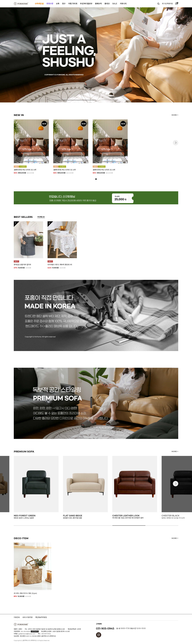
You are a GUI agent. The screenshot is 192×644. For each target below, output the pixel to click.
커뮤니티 (123, 4)
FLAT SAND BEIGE (23, 515)
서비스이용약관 (27, 617)
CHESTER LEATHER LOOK (76, 515)
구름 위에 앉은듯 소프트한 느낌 (172, 518)
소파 (57, 4)
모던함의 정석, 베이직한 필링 (23, 518)
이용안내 (17, 617)
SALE (114, 4)
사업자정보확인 (34, 631)
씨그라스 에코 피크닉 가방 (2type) (25, 593)
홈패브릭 (98, 4)
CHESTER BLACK (121, 515)
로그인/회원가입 (167, 4)
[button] (178, 55)
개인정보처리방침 (41, 617)
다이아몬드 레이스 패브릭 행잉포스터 (60, 265)
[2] (62, 240)
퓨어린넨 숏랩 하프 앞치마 (22, 265)
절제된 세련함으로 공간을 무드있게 (123, 518)
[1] (28, 240)
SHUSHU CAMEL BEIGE (174, 515)
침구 (63, 4)
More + (175, 115)
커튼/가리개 (72, 4)
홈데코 (107, 4)
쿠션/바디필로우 (86, 4)
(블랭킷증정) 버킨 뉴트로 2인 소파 (25, 170)
